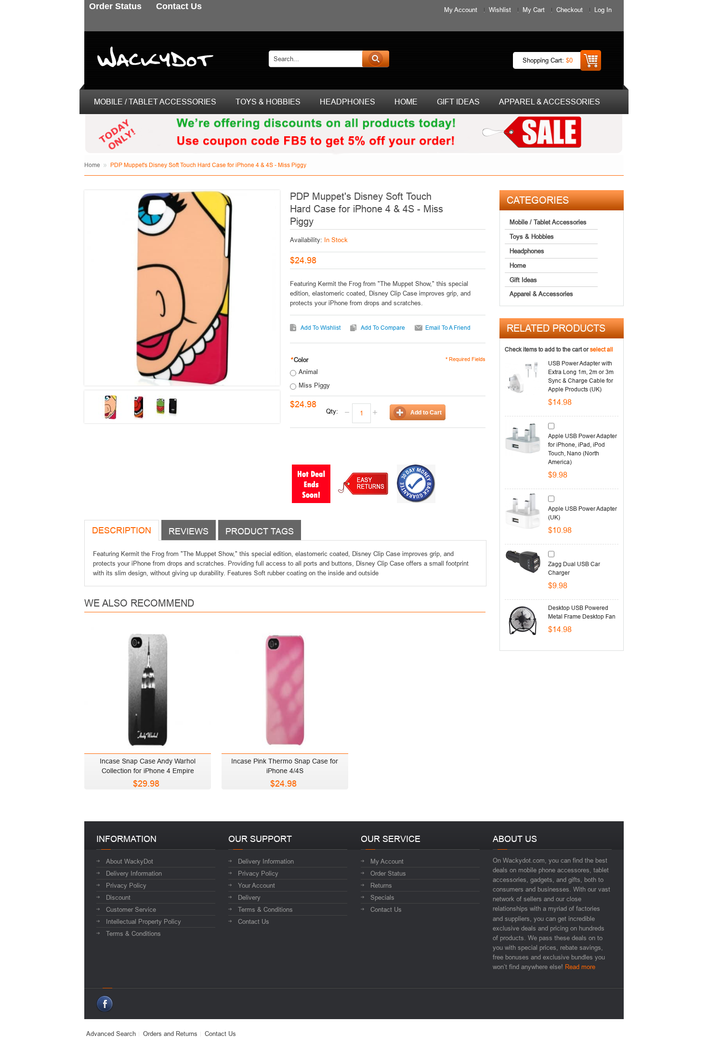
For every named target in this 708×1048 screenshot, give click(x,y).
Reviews (189, 531)
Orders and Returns (170, 1033)
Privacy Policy (126, 885)
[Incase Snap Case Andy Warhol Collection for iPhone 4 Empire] (147, 687)
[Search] (375, 59)
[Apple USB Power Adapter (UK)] (523, 511)
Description (121, 530)
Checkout (569, 9)
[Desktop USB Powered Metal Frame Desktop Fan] (523, 622)
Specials (382, 897)
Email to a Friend (448, 327)
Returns (381, 885)
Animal (308, 371)
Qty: (332, 411)
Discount (118, 897)
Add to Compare (383, 327)
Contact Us (253, 921)
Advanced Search (111, 1033)
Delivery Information (134, 873)
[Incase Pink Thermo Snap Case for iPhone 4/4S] (285, 687)
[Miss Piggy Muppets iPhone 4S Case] (110, 407)
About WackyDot (129, 861)
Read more (580, 966)
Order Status (388, 873)
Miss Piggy (314, 385)
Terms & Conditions (133, 933)
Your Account (256, 885)
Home (92, 164)
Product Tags (259, 531)
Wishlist (500, 9)
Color (299, 359)
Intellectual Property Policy (143, 921)
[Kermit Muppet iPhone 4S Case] (167, 407)
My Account (460, 9)
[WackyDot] (153, 59)
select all (601, 349)
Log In (603, 9)
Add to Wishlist (321, 327)
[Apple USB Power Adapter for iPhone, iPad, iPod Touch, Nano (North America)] (523, 438)
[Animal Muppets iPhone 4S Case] (139, 407)
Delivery (249, 897)
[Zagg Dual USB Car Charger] (523, 566)
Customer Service (131, 909)
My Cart (534, 9)
